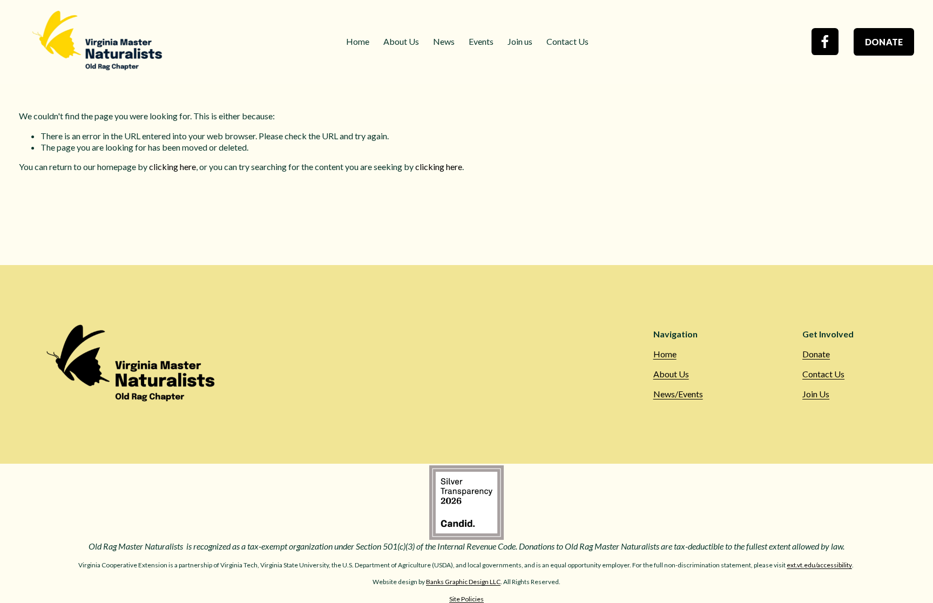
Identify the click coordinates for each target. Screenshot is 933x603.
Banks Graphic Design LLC (463, 582)
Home (357, 41)
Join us (520, 41)
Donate (884, 42)
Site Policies (466, 599)
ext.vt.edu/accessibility (819, 565)
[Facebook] (825, 41)
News (444, 41)
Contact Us (567, 41)
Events (481, 41)
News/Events (678, 394)
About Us (401, 41)
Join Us (815, 394)
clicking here (172, 166)
